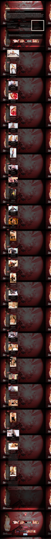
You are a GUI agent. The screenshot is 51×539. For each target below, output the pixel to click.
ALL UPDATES (14, 536)
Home (13, 7)
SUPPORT (18, 536)
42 (8, 499)
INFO (8, 62)
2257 (21, 536)
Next (8, 503)
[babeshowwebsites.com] (25, 527)
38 (8, 494)
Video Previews (18, 7)
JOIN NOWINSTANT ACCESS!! (13, 73)
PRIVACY (29, 536)
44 (8, 501)
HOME (11, 536)
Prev (8, 491)
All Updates (24, 7)
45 (8, 502)
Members (37, 7)
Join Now (29, 7)
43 (8, 500)
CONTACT (24, 536)
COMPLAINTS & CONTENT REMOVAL (35, 536)
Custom (33, 7)
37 (8, 493)
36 (8, 492)
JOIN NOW (13, 57)
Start (8, 490)
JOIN (26, 536)
